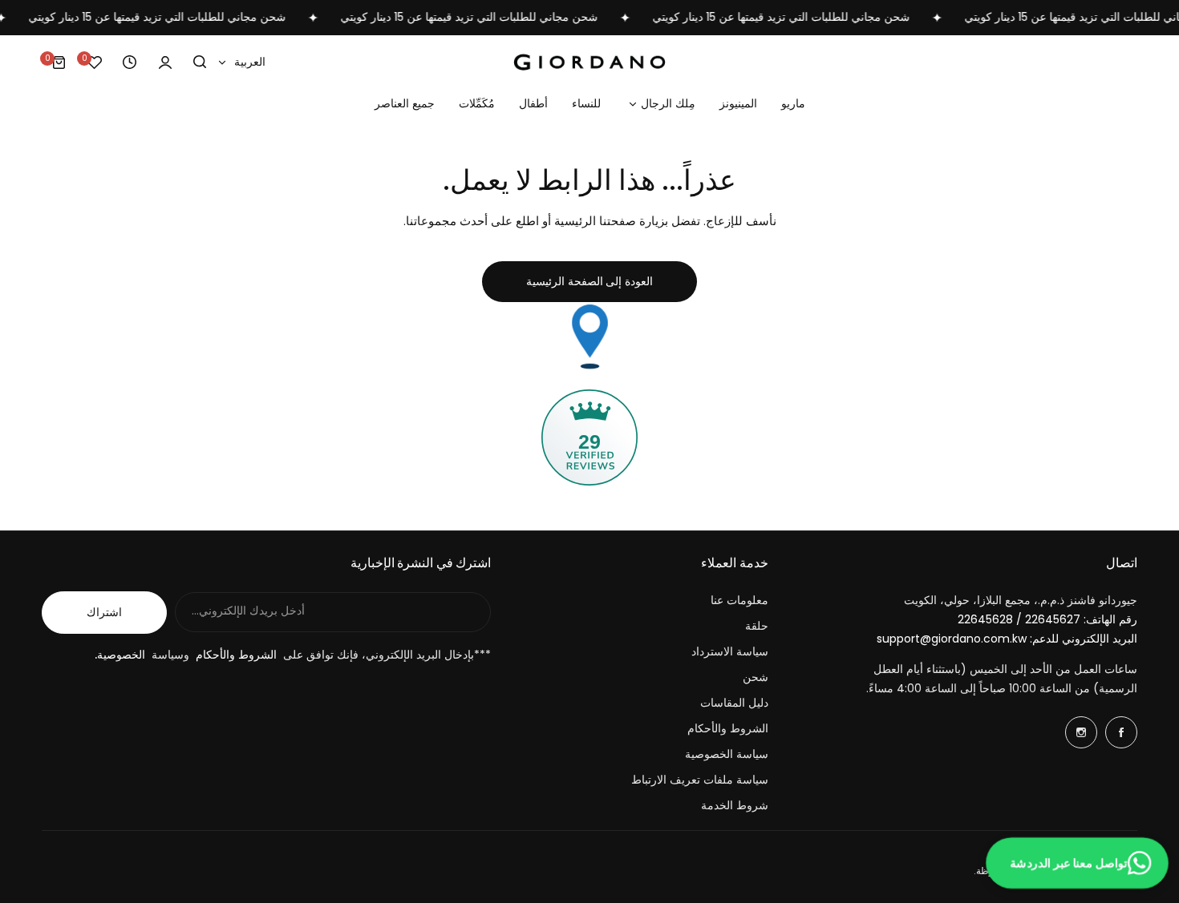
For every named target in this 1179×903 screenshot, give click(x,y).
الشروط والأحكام (727, 728)
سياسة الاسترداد (729, 651)
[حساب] (165, 62)
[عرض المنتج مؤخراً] (130, 62)
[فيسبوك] (1121, 732)
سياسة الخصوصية (726, 754)
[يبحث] (200, 62)
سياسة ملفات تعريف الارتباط (699, 780)
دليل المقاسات (734, 703)
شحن (755, 677)
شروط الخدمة (734, 805)
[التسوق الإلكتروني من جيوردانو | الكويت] (589, 62)
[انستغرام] (1081, 732)
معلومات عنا (739, 600)
